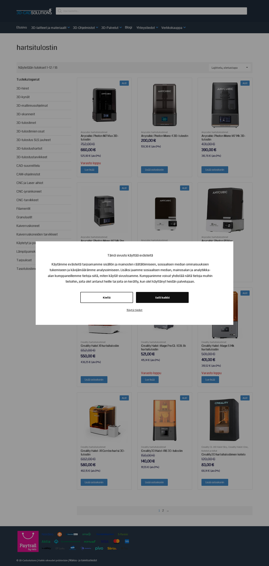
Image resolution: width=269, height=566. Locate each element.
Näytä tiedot (135, 310)
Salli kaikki (162, 297)
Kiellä (107, 297)
